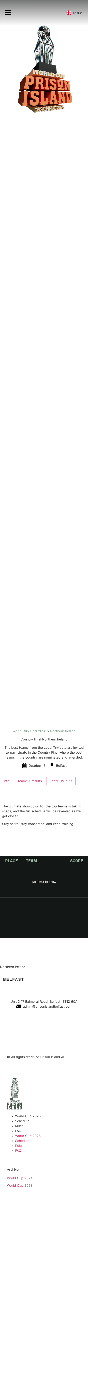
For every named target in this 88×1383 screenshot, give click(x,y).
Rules (19, 1126)
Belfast (13, 979)
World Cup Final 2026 (29, 731)
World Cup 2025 (28, 1116)
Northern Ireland (63, 731)
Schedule (22, 1121)
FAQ (18, 1131)
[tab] (6, 781)
